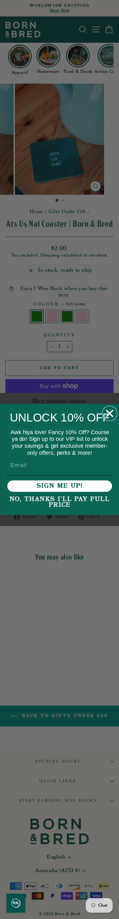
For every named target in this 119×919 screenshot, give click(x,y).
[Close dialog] (109, 413)
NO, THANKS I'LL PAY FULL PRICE (60, 502)
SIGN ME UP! (59, 486)
